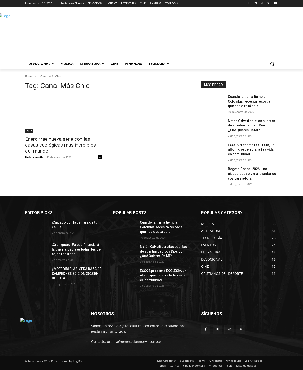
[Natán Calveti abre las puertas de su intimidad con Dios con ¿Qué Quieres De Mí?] (212, 127)
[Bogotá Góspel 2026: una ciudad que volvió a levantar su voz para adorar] (212, 175)
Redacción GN (34, 157)
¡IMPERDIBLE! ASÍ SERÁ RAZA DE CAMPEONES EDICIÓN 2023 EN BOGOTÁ (76, 273)
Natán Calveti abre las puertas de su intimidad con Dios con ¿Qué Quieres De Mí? (251, 125)
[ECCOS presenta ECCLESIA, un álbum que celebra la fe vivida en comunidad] (212, 151)
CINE (29, 131)
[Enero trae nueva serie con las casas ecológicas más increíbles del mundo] (63, 114)
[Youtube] (275, 3)
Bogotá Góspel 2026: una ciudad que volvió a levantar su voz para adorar (252, 173)
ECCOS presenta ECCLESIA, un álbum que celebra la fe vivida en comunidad (251, 149)
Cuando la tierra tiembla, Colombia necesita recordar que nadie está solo (250, 101)
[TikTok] (262, 3)
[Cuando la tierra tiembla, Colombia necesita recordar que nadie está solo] (212, 103)
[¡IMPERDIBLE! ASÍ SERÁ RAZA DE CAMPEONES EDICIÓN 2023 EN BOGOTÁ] (36, 275)
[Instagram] (255, 3)
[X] (268, 3)
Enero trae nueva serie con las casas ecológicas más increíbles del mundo (60, 145)
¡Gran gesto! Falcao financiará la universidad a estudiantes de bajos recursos (76, 249)
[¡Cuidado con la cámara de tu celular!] (36, 228)
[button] (272, 63)
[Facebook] (249, 3)
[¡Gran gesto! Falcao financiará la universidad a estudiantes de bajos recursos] (36, 251)
